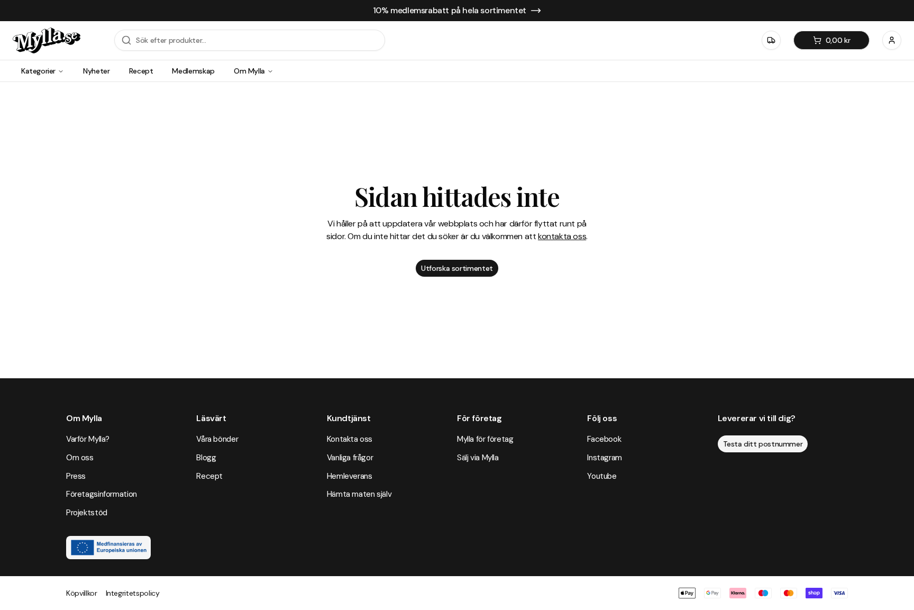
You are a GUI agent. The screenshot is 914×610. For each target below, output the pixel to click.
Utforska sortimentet (457, 268)
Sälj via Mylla (478, 457)
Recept (141, 71)
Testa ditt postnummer (763, 444)
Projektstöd (86, 512)
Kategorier (38, 71)
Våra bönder (217, 439)
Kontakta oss (349, 439)
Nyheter (96, 71)
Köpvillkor (81, 593)
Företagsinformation (101, 494)
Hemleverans (349, 476)
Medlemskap (193, 71)
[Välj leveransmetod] (771, 40)
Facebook (604, 439)
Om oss (80, 457)
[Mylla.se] (46, 40)
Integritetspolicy (133, 593)
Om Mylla (249, 71)
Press (76, 476)
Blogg (206, 457)
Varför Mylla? (87, 439)
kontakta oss (562, 236)
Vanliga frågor (350, 457)
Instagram (604, 457)
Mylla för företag (485, 439)
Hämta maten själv (359, 494)
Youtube (601, 476)
